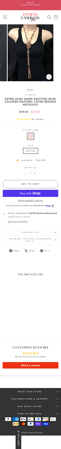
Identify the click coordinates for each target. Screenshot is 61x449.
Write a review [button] (30, 365)
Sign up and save (30, 414)
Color (30, 130)
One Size (30, 151)
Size (30, 145)
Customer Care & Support (29, 399)
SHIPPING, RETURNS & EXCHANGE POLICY (30, 240)
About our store (30, 392)
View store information (17, 221)
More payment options (30, 200)
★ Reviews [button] (18, 438)
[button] (24, 119)
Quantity (30, 168)
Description (30, 232)
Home (30, 90)
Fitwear (30, 95)
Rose (30, 136)
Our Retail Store (30, 406)
